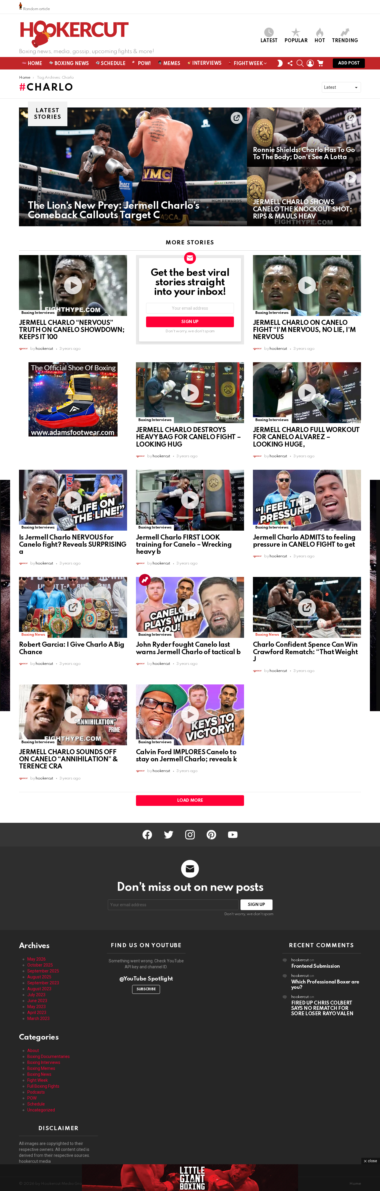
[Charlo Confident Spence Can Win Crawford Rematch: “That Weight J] (307, 607)
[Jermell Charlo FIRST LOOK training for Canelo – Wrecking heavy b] (190, 500)
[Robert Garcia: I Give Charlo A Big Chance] (73, 607)
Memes (171, 63)
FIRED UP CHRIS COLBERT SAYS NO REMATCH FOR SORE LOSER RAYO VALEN (322, 1008)
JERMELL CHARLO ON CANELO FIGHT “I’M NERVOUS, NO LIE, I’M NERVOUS (304, 330)
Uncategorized (41, 1110)
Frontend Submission (315, 966)
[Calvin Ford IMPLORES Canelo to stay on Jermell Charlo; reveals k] (190, 714)
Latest (269, 41)
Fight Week (248, 63)
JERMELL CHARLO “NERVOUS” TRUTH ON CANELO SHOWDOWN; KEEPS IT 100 (71, 330)
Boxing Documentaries (48, 1056)
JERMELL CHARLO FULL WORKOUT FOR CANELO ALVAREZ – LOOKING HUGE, (306, 437)
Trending (345, 41)
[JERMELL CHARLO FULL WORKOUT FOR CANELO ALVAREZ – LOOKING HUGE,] (307, 392)
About (33, 1050)
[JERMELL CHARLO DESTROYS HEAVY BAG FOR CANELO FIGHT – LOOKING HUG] (190, 392)
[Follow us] (290, 63)
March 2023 (38, 1018)
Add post (349, 63)
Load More (190, 800)
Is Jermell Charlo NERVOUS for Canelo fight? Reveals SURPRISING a (72, 544)
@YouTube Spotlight (146, 979)
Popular (296, 41)
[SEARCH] (300, 63)
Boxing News (71, 63)
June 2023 (37, 1000)
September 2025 (43, 971)
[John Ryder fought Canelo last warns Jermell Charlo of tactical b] (190, 607)
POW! (144, 63)
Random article (36, 9)
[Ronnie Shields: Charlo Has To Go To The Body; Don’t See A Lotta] (304, 137)
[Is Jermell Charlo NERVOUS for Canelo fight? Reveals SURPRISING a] (73, 500)
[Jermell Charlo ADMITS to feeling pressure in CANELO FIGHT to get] (307, 500)
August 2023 (39, 988)
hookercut (300, 960)
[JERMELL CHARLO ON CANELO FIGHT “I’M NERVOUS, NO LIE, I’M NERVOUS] (307, 285)
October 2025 (40, 965)
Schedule (112, 63)
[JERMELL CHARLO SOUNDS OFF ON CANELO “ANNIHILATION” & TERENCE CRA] (73, 714)
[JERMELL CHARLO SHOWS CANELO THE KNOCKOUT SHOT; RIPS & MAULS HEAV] (304, 196)
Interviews (206, 63)
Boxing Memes (41, 1068)
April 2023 (36, 1012)
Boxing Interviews (38, 313)
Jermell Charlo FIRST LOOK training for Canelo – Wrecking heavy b (184, 544)
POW (32, 1098)
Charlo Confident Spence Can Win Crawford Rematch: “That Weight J (305, 652)
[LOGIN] (310, 63)
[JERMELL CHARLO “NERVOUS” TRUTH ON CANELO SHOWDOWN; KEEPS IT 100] (73, 285)
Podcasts (36, 1092)
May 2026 (36, 959)
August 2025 (39, 977)
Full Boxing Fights (43, 1086)
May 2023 (36, 1006)
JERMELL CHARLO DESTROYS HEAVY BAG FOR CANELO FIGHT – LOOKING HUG (188, 437)
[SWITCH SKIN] (280, 63)
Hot (319, 41)
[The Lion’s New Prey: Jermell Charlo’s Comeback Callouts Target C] (133, 166)
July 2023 (36, 994)
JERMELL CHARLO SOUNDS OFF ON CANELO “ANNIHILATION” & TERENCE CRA (68, 759)
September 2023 (43, 982)
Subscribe (146, 989)
